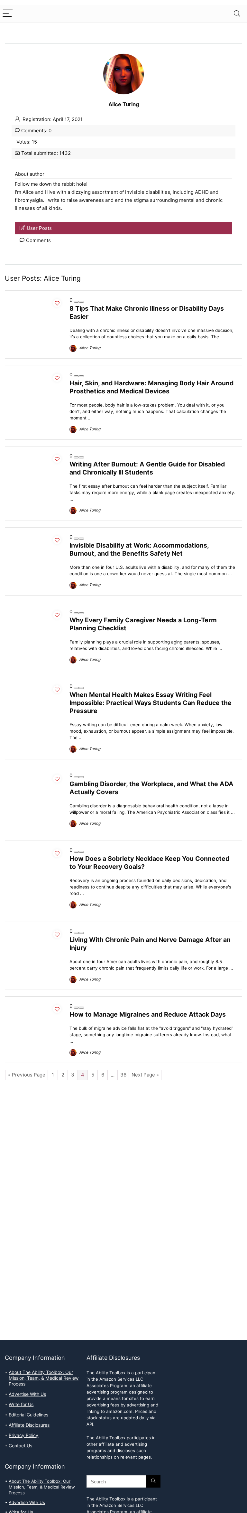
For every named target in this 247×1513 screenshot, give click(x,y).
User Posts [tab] (39, 228)
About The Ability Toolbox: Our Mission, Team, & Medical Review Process (43, 1378)
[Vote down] (76, 302)
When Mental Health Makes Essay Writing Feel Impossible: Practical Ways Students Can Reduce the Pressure (150, 703)
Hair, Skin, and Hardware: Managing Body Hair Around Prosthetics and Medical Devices (151, 387)
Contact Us (20, 1445)
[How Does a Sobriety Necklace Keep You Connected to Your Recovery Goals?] (37, 850)
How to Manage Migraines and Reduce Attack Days (147, 1014)
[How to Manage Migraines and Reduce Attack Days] (37, 1006)
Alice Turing (89, 347)
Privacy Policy (23, 1435)
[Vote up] (81, 302)
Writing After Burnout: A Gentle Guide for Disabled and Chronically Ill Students (147, 468)
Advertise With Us (27, 1394)
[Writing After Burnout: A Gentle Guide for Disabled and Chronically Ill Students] (37, 456)
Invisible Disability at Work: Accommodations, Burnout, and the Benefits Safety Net (139, 549)
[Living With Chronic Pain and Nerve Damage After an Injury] (37, 931)
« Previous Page (26, 1075)
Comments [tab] (38, 240)
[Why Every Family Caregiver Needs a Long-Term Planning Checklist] (37, 612)
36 (123, 1075)
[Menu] (7, 13)
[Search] (237, 13)
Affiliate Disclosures (29, 1425)
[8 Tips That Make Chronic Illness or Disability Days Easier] (37, 300)
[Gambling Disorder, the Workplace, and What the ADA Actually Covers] (37, 775)
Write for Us (21, 1404)
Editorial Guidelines (28, 1414)
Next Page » (145, 1075)
